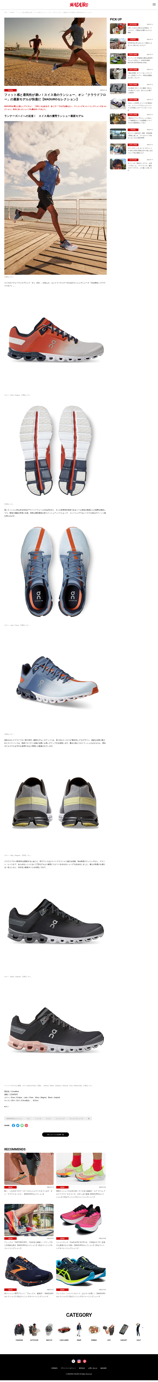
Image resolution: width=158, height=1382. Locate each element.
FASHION (19, 1340)
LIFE (109, 1340)
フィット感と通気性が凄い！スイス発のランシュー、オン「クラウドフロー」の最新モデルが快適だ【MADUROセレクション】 (55, 12)
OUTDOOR (34, 1340)
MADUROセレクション (14, 1118)
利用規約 (54, 1368)
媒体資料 (103, 1368)
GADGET (123, 1340)
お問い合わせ (92, 1368)
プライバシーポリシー (68, 1368)
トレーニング (60, 1118)
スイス (48, 1118)
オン (28, 1118)
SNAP (79, 1340)
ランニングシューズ (76, 1118)
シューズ (38, 1118)
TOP (5, 12)
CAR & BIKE (64, 1340)
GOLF (139, 1340)
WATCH (49, 1340)
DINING (94, 1340)
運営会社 (82, 1368)
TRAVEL (12, 12)
